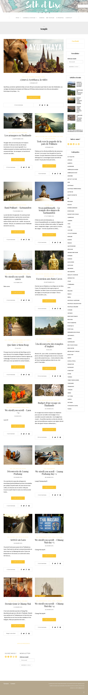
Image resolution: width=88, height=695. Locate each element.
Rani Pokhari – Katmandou (18, 207)
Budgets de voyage (47, 400)
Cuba (69, 227)
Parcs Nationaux (73, 316)
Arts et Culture (40, 136)
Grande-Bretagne (73, 252)
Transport (71, 386)
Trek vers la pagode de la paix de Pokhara (49, 142)
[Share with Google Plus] (45, 105)
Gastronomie (72, 246)
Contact (69, 17)
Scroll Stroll (27, 273)
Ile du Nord (71, 262)
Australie (70, 185)
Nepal (55, 136)
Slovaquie (71, 367)
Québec (70, 338)
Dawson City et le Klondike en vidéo (79, 84)
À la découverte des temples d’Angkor (49, 345)
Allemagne (71, 166)
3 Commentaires (18, 105)
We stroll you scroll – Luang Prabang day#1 (49, 472)
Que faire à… (71, 335)
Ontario (70, 313)
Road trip (70, 354)
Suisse (69, 373)
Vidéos (41, 17)
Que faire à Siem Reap (18, 344)
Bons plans (71, 211)
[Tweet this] (42, 105)
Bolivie (70, 204)
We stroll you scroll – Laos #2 (18, 411)
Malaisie (10, 273)
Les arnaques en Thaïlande (18, 135)
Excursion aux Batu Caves (49, 278)
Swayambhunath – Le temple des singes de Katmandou (49, 210)
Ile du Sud (70, 265)
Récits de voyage (50, 138)
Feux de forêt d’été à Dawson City (79, 109)
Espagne (70, 236)
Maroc (70, 294)
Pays (17, 17)
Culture (50, 136)
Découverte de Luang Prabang (18, 472)
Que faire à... (59, 273)
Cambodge (11, 340)
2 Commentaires (11, 300)
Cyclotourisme (29, 77)
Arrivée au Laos (18, 539)
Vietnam (70, 402)
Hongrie (70, 255)
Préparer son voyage (74, 332)
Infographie (71, 271)
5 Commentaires (42, 308)
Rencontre (71, 348)
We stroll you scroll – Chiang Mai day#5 (49, 541)
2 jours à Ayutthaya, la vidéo (33, 79)
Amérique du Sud (72, 172)
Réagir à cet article (10, 633)
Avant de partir (16, 132)
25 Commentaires (42, 437)
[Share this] (39, 105)
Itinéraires (71, 284)
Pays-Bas (70, 319)
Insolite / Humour (73, 274)
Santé (69, 357)
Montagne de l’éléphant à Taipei (80, 92)
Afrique (70, 160)
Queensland (71, 341)
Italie (69, 281)
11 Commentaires (11, 239)
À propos (6, 683)
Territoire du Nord (73, 380)
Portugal (70, 329)
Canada (70, 220)
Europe (70, 239)
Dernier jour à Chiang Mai (18, 603)
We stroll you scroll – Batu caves (18, 278)
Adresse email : (72, 58)
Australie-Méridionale (74, 188)
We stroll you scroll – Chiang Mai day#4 (49, 605)
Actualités (71, 156)
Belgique (70, 201)
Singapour (71, 364)
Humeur (70, 258)
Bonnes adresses (72, 207)
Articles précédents (23, 643)
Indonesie (70, 268)
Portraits (71, 326)
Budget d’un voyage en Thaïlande (49, 404)
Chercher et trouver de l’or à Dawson (79, 118)
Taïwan (70, 377)
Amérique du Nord (73, 169)
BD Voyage (50, 17)
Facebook (75, 41)
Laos (10, 407)
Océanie (70, 310)
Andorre (70, 176)
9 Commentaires (42, 242)
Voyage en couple (73, 405)
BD (68, 198)
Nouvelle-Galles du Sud (74, 303)
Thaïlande (37, 77)
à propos (60, 17)
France (70, 243)
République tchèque (73, 351)
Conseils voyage (29, 17)
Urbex (69, 393)
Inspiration (71, 278)
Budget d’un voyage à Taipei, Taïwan (79, 100)
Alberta (70, 163)
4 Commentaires (11, 505)
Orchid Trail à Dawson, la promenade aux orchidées (75, 130)
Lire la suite (33, 97)
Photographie (18, 273)
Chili (69, 223)
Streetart (71, 370)
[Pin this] (47, 105)
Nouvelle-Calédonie (73, 300)
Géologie (46, 273)
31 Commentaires (10, 167)
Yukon (69, 408)
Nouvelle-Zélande (73, 306)
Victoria (70, 396)
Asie (23, 77)
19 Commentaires (42, 376)
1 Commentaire (42, 173)
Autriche (70, 191)
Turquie (70, 389)
